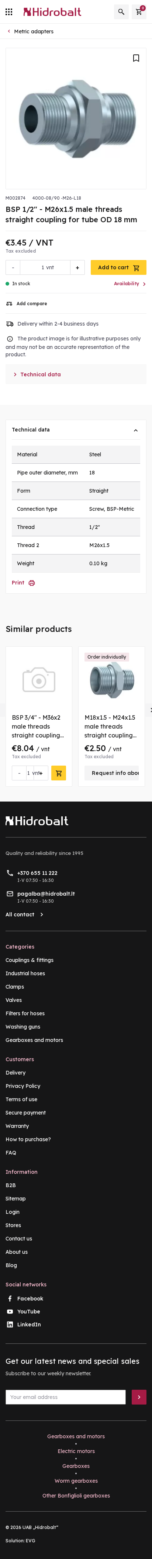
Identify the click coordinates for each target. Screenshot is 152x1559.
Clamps (15, 986)
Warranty (17, 1126)
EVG (30, 1540)
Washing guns (23, 1026)
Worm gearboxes (76, 1481)
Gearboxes (76, 1466)
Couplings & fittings (29, 960)
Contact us (19, 1238)
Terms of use (21, 1099)
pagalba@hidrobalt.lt (46, 893)
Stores (13, 1225)
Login (13, 1212)
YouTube (28, 1311)
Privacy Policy (23, 1086)
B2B (11, 1185)
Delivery (15, 1072)
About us (17, 1252)
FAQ (11, 1152)
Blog (11, 1265)
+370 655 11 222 (37, 873)
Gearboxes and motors (34, 1040)
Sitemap (16, 1198)
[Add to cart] (58, 773)
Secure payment (26, 1112)
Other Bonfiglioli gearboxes (76, 1495)
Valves (14, 1000)
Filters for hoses (25, 1013)
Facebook (30, 1298)
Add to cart (114, 267)
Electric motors (76, 1451)
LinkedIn (29, 1324)
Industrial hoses (25, 973)
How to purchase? (28, 1139)
